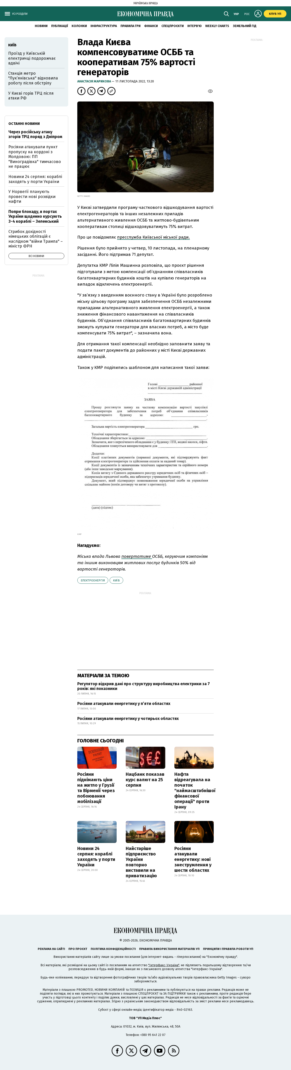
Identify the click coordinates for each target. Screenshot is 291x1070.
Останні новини (24, 123)
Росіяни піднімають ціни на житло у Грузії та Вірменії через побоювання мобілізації (96, 787)
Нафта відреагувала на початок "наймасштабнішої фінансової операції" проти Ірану (195, 790)
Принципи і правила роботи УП (228, 949)
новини (41, 26)
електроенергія (93, 580)
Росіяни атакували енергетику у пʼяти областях (123, 703)
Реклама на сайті (51, 949)
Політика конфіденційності (113, 949)
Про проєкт (77, 949)
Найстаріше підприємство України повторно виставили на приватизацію (141, 862)
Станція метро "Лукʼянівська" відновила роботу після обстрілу (33, 78)
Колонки (79, 26)
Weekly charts (217, 26)
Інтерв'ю (194, 26)
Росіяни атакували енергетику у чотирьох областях (128, 718)
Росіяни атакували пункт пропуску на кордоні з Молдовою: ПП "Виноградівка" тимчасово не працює (34, 156)
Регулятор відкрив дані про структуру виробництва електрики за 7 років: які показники (143, 686)
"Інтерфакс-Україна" (163, 965)
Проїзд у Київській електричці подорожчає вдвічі (32, 58)
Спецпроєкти (172, 26)
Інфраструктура (103, 26)
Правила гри (130, 26)
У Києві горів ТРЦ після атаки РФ (31, 96)
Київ (116, 580)
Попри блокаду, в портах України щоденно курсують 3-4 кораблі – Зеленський (35, 216)
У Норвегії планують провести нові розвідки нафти (31, 196)
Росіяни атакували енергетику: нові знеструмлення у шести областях (192, 859)
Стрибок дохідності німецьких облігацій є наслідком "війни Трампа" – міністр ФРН (35, 239)
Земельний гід (244, 26)
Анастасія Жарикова (94, 81)
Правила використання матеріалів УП (169, 949)
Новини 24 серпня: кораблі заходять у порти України (96, 856)
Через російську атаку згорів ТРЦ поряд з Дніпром (35, 134)
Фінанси (151, 26)
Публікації (59, 26)
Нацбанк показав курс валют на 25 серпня (145, 779)
